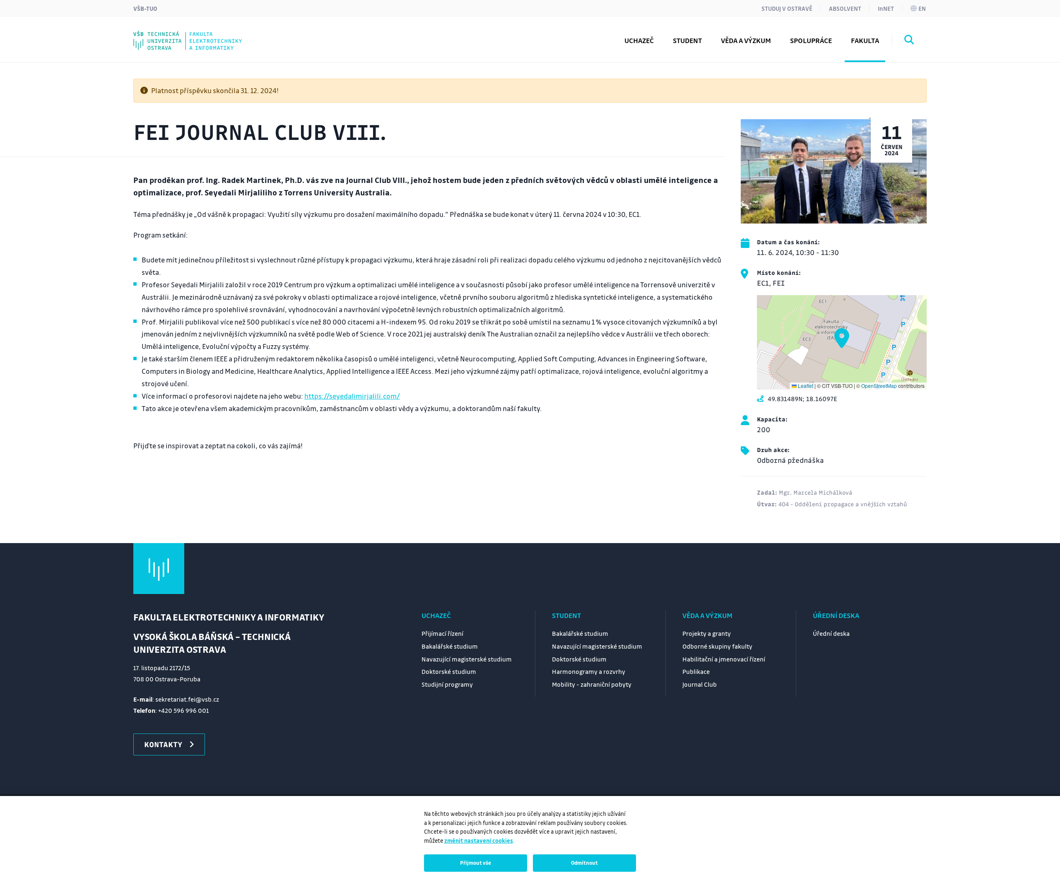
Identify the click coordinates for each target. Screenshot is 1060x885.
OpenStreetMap (879, 385)
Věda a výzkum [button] (746, 40)
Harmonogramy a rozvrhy (588, 671)
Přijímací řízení (442, 633)
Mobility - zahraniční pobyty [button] (200, 34)
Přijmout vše (475, 862)
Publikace (696, 671)
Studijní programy (182, 34)
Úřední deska (836, 615)
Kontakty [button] (163, 744)
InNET (886, 8)
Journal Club (171, 34)
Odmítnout (584, 862)
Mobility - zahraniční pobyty (591, 684)
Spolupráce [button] (811, 40)
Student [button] (687, 40)
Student (566, 615)
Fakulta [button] (865, 40)
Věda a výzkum (707, 615)
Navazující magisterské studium (467, 659)
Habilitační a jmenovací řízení (723, 659)
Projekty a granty (706, 633)
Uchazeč (436, 615)
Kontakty (166, 34)
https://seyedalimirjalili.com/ (352, 396)
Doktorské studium (449, 671)
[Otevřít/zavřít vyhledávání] (909, 41)
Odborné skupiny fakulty (717, 646)
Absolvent (845, 8)
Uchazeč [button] (639, 40)
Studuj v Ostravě (786, 8)
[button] (841, 338)
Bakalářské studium (450, 646)
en (922, 8)
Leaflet (805, 385)
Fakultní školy (174, 34)
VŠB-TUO (145, 8)
